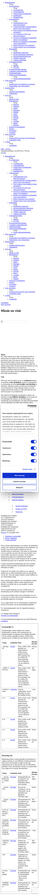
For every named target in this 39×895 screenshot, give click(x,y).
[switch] (34, 448)
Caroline (16, 121)
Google (12, 646)
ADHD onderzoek (19, 58)
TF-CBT (16, 67)
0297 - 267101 (6, 149)
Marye (15, 119)
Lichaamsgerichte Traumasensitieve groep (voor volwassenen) (25, 27)
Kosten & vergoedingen (17, 127)
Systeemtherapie (18, 12)
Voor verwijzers (10, 134)
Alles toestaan (19, 475)
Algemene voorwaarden (13, 536)
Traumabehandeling (15, 62)
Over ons (8, 95)
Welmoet (16, 106)
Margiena (16, 110)
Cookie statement (10, 540)
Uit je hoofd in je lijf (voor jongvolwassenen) (22, 35)
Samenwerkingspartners (17, 92)
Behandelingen (10, 2)
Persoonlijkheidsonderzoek (22, 56)
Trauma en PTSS (21, 509)
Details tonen (27, 469)
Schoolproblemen (18, 497)
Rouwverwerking (18, 494)
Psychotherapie (14, 6)
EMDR (15, 66)
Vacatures (12, 132)
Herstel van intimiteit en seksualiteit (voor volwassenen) (25, 42)
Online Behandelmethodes (22, 79)
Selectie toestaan (19, 481)
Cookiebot (4, 621)
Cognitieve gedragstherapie (18, 71)
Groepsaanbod (14, 19)
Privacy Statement (11, 538)
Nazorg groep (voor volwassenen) (24, 47)
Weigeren (19, 487)
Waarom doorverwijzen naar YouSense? (22, 138)
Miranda (16, 105)
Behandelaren (13, 101)
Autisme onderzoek (19, 60)
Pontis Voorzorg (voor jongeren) (24, 45)
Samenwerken (9, 88)
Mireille (15, 112)
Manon (15, 116)
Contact (7, 142)
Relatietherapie (18, 17)
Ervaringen (12, 131)
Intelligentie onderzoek (20, 53)
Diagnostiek (13, 49)
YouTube (13, 777)
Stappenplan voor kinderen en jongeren (22, 84)
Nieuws (11, 129)
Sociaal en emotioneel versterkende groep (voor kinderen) (24, 39)
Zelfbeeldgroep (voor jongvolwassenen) (20, 24)
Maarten (16, 125)
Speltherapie (17, 15)
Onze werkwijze (10, 80)
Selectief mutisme (18, 500)
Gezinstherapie (18, 10)
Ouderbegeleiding (15, 73)
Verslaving (18, 512)
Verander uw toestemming (9, 615)
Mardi (15, 123)
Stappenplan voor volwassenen (19, 86)
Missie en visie (14, 99)
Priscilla (16, 118)
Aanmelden (13, 145)
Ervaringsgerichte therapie (17, 69)
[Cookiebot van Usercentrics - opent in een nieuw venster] (28, 406)
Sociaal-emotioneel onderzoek (23, 54)
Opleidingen (13, 93)
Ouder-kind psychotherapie (22, 14)
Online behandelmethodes (17, 75)
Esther (15, 108)
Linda (15, 114)
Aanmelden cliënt (15, 140)
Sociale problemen (21, 506)
